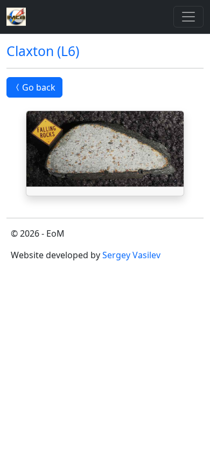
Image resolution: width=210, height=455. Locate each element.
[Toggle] (188, 16)
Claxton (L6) (42, 51)
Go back (38, 87)
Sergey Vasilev (131, 255)
